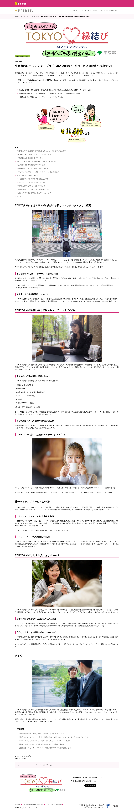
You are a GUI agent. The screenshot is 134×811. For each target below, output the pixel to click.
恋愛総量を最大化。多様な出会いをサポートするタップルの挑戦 (41, 733)
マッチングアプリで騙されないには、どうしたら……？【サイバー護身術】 (45, 740)
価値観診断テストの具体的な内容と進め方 (33, 168)
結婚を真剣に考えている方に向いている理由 (34, 189)
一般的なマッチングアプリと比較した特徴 (33, 179)
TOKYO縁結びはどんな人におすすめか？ (31, 186)
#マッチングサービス (46, 765)
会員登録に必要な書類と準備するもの (31, 165)
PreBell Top (18, 16)
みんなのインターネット (109, 10)
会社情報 (18, 804)
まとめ (19, 196)
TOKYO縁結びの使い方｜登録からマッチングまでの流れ (36, 161)
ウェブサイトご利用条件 (54, 804)
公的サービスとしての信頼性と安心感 (31, 182)
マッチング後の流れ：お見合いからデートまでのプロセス (38, 172)
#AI (36, 765)
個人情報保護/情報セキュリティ (33, 804)
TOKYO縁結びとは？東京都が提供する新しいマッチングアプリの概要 (41, 151)
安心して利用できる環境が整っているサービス (34, 193)
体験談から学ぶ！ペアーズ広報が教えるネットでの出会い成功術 (41, 744)
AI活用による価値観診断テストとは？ (31, 158)
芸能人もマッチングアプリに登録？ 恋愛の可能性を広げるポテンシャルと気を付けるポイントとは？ (54, 737)
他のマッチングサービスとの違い (28, 175)
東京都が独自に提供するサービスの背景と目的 (34, 154)
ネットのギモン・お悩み (88, 10)
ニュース (74, 10)
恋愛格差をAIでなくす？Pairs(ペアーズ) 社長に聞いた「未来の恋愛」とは (45, 748)
